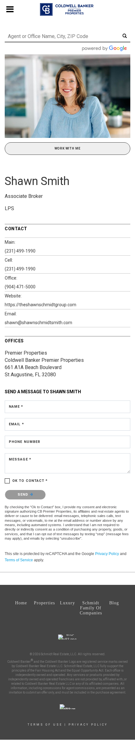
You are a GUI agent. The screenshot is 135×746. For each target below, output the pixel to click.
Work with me (68, 148)
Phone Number (24, 442)
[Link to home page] (67, 9)
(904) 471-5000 (20, 286)
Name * (16, 407)
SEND (24, 495)
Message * (20, 459)
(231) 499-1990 (20, 250)
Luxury (67, 603)
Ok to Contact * (30, 481)
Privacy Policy (107, 554)
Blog (114, 603)
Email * (16, 424)
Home (21, 603)
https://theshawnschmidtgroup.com (40, 304)
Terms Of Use (45, 724)
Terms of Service (19, 560)
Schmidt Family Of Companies (91, 608)
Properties (44, 603)
